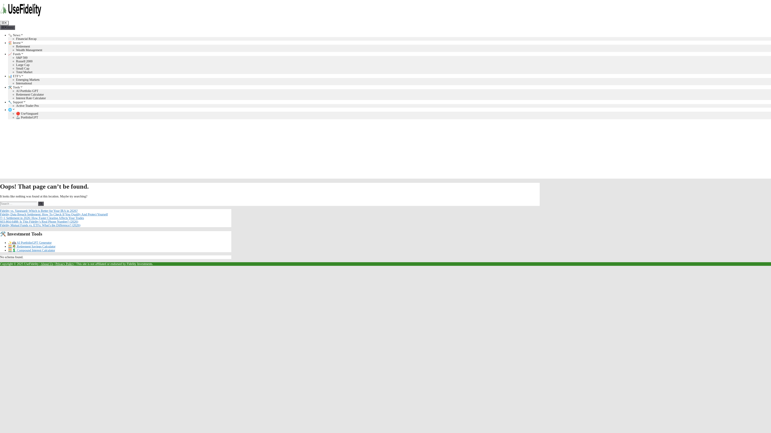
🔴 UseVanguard (27, 113)
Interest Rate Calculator (31, 98)
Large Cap (23, 65)
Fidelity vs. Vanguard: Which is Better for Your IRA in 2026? (39, 210)
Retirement (23, 46)
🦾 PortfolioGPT (27, 117)
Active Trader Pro (27, 105)
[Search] (41, 203)
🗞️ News (14, 35)
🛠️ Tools (14, 87)
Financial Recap (26, 38)
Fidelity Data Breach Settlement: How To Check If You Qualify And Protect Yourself (54, 214)
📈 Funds (14, 54)
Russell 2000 (24, 61)
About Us (47, 264)
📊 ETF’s (14, 76)
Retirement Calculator (30, 94)
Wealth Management (29, 50)
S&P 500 (22, 57)
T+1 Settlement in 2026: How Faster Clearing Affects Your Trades (42, 218)
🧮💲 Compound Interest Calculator (31, 250)
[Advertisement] (385, 150)
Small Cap (22, 68)
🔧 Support (15, 102)
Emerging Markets (28, 79)
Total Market (24, 72)
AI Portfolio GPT (27, 91)
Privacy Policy (64, 264)
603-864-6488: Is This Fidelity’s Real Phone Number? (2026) (39, 221)
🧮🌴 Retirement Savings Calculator (31, 246)
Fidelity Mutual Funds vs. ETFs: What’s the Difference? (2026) (40, 225)
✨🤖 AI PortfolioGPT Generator (30, 242)
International (24, 83)
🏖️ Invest (14, 43)
